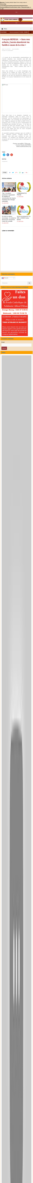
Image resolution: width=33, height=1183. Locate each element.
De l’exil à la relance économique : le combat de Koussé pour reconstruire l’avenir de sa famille (9, 219)
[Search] (29, 283)
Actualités (17, 49)
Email (2, 342)
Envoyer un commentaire (7, 50)
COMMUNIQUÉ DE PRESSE (22, 194)
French (6, 278)
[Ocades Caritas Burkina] (16, 19)
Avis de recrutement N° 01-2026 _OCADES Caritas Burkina (14, 32)
